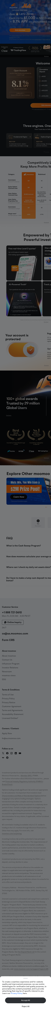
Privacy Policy (16, 993)
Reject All (25, 1006)
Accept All (25, 1000)
